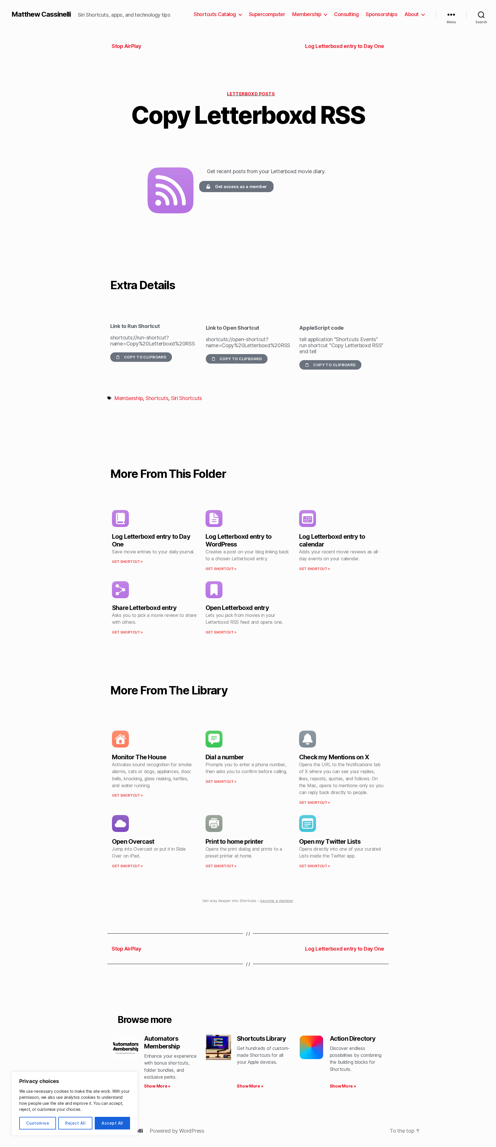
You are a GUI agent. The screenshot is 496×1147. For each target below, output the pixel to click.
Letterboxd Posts (251, 93)
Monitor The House (139, 757)
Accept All (112, 1123)
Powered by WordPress (177, 1131)
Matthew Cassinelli (41, 14)
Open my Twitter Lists (330, 841)
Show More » (157, 1086)
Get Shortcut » (127, 561)
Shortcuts (157, 398)
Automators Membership (162, 1042)
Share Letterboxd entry (144, 607)
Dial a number (225, 757)
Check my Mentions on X (334, 757)
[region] (74, 1104)
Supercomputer (267, 14)
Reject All (75, 1123)
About (411, 14)
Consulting (346, 14)
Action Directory (353, 1038)
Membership (306, 14)
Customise (37, 1123)
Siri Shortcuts (186, 398)
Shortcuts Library (261, 1038)
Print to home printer (234, 841)
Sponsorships (381, 14)
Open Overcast (133, 841)
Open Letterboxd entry (237, 607)
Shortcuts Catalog (215, 14)
